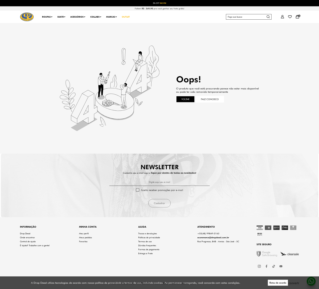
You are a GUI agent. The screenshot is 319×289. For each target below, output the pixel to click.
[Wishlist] (290, 16)
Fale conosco (210, 99)
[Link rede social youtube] (281, 266)
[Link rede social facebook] (267, 266)
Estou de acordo (277, 282)
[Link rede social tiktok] (274, 266)
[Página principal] (27, 16)
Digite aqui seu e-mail (159, 182)
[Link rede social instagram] (260, 266)
